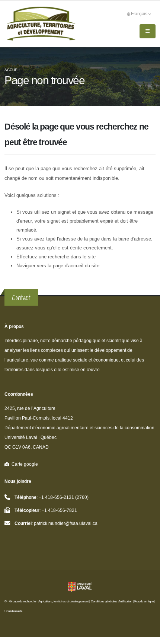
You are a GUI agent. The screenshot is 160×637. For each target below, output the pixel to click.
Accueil (12, 70)
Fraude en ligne (144, 601)
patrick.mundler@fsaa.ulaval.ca (65, 523)
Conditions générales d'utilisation (111, 601)
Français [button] (139, 13)
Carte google (23, 464)
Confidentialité (13, 611)
